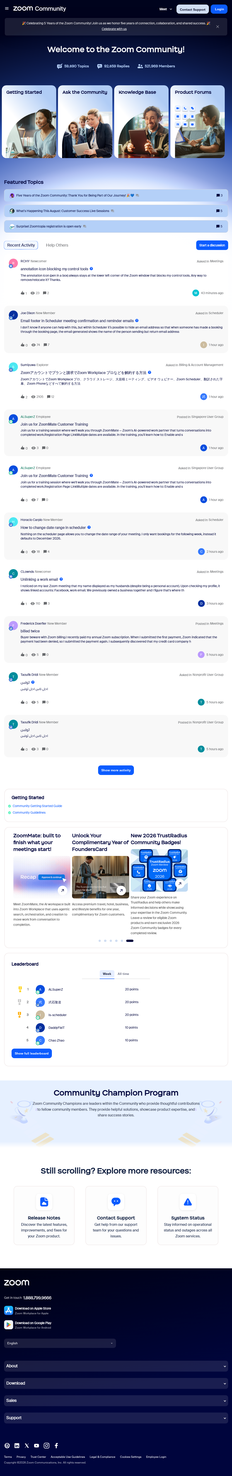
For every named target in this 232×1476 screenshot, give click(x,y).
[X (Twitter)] (27, 1445)
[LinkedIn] (17, 1445)
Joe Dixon (28, 313)
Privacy (21, 1457)
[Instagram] (46, 1445)
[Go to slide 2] (110, 941)
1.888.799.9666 (37, 1298)
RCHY (25, 261)
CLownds (27, 571)
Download (15, 1383)
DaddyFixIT (56, 1028)
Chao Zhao (56, 1040)
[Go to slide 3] (116, 941)
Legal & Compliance (102, 1457)
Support (14, 1417)
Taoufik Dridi (29, 674)
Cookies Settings (130, 1457)
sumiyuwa (28, 364)
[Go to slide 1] (102, 941)
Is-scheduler (57, 1015)
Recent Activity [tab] (21, 245)
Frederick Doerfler (33, 623)
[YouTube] (36, 1445)
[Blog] (7, 1445)
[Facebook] (56, 1445)
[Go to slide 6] (132, 941)
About (12, 1366)
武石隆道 (54, 1002)
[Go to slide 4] (121, 941)
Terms (8, 1457)
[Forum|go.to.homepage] (39, 9)
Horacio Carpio (31, 519)
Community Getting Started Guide (37, 806)
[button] (7, 9)
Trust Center (38, 1457)
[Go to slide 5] (127, 941)
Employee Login (156, 1457)
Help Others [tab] (57, 245)
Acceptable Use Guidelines (68, 1457)
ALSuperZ (28, 416)
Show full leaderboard (32, 1053)
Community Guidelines (29, 812)
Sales (11, 1400)
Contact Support (192, 9)
